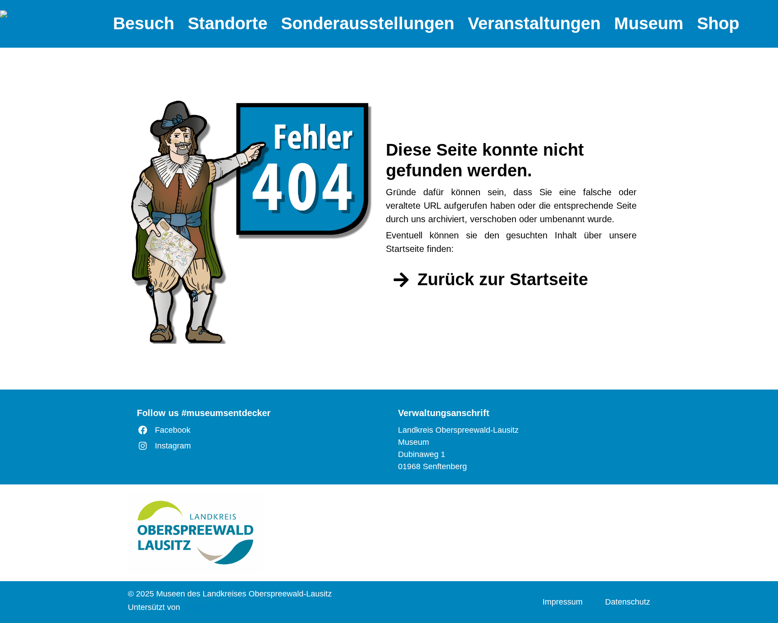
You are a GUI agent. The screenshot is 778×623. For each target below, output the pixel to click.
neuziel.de (202, 607)
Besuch (143, 23)
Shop (718, 23)
